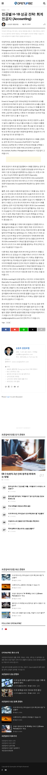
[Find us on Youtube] (6, 629)
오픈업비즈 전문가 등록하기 (11, 748)
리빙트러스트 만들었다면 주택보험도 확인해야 (23, 521)
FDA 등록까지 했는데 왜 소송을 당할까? (21, 528)
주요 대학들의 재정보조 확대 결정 (19, 506)
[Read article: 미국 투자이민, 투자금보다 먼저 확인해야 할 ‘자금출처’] (6, 577)
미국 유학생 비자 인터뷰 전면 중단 (27, 690)
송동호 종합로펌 (13, 24)
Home (3, 10)
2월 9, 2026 (32, 686)
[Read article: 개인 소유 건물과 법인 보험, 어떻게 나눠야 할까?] (6, 615)
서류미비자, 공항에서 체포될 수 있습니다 (26, 585)
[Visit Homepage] (23, 3)
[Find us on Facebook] (2, 629)
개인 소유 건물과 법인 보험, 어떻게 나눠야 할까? (28, 613)
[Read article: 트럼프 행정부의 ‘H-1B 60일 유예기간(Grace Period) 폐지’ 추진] (6, 595)
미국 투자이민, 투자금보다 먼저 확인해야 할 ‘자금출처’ (26, 513)
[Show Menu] (3, 3)
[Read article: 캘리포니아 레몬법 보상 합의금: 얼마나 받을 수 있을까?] (6, 605)
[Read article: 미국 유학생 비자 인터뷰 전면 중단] (7, 693)
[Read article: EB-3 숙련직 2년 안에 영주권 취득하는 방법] (23, 455)
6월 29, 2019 (26, 24)
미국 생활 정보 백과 (21, 686)
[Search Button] (44, 3)
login (8, 397)
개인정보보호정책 (7, 750)
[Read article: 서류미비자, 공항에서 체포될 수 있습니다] (6, 587)
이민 (8, 10)
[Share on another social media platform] (41, 329)
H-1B (8, 322)
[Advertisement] (23, 159)
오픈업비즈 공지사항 (8, 746)
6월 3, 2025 (32, 693)
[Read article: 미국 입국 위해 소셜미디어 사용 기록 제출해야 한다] (7, 683)
